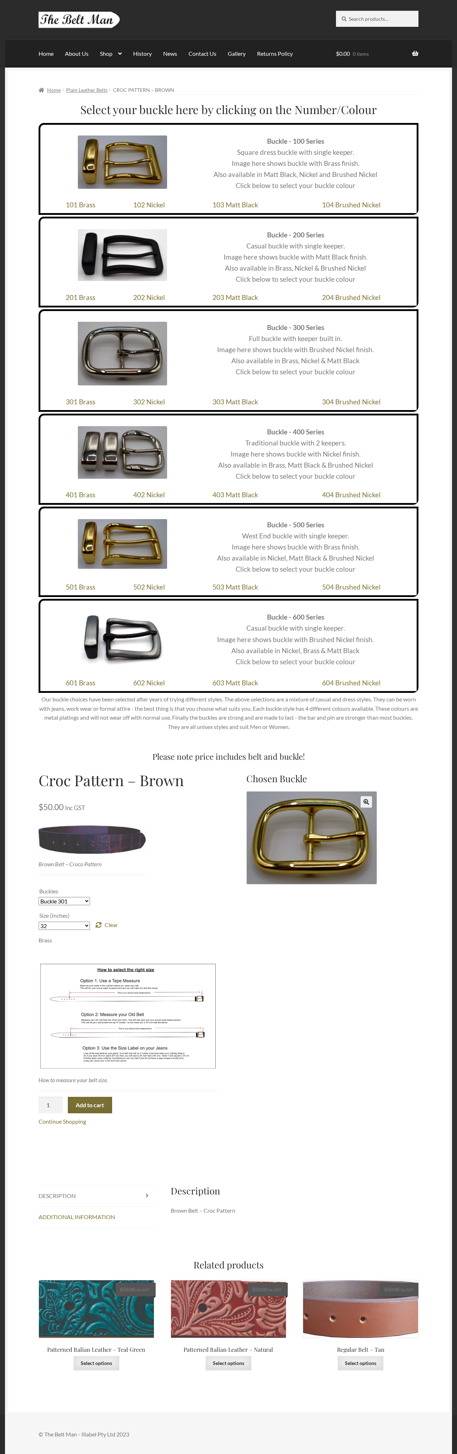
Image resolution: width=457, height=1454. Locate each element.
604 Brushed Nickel (351, 683)
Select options (96, 1363)
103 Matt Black (235, 205)
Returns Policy (275, 53)
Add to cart (90, 1104)
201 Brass (80, 297)
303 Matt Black (235, 402)
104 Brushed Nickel (351, 205)
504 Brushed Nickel (351, 587)
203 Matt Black (235, 297)
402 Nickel (149, 495)
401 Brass (80, 495)
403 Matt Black (235, 495)
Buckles (48, 891)
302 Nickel (149, 402)
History (142, 53)
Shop (106, 53)
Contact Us (202, 53)
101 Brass (80, 205)
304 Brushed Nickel (351, 402)
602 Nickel (149, 683)
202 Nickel (149, 297)
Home (46, 53)
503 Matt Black (235, 587)
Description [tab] (57, 1195)
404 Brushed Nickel (351, 495)
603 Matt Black (235, 683)
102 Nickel (149, 205)
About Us (77, 53)
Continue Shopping (62, 1121)
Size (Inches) (54, 915)
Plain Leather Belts (86, 90)
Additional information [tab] (77, 1216)
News (170, 53)
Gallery (237, 53)
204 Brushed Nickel (351, 297)
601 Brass (80, 683)
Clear (111, 924)
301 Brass (80, 402)
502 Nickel (149, 587)
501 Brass (80, 587)
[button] (366, 802)
